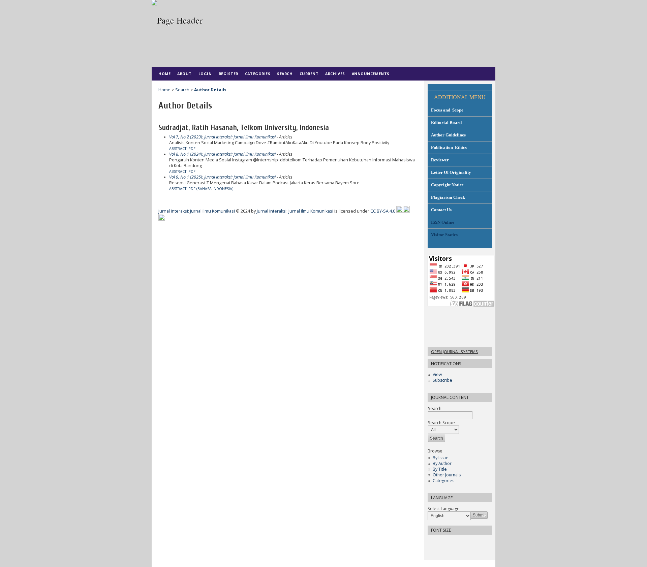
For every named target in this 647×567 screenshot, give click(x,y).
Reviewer (440, 159)
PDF (191, 148)
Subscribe (442, 380)
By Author (442, 463)
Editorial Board (446, 122)
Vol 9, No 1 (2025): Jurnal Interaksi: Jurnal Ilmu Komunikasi (222, 177)
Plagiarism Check (448, 197)
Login (205, 73)
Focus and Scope (447, 110)
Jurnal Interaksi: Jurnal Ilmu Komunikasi (197, 211)
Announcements (371, 73)
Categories (443, 480)
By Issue (441, 458)
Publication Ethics (449, 147)
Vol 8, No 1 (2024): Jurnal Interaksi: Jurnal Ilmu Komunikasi (222, 154)
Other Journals (447, 475)
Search (284, 73)
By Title (440, 469)
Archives (335, 73)
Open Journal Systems (454, 351)
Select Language (444, 508)
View (437, 374)
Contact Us (441, 209)
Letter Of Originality (451, 172)
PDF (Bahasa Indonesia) (210, 188)
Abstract (177, 148)
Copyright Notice (447, 184)
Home (164, 73)
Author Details (210, 90)
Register (228, 73)
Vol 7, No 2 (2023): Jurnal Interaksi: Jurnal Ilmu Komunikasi (222, 137)
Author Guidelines (448, 134)
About (184, 73)
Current (309, 73)
